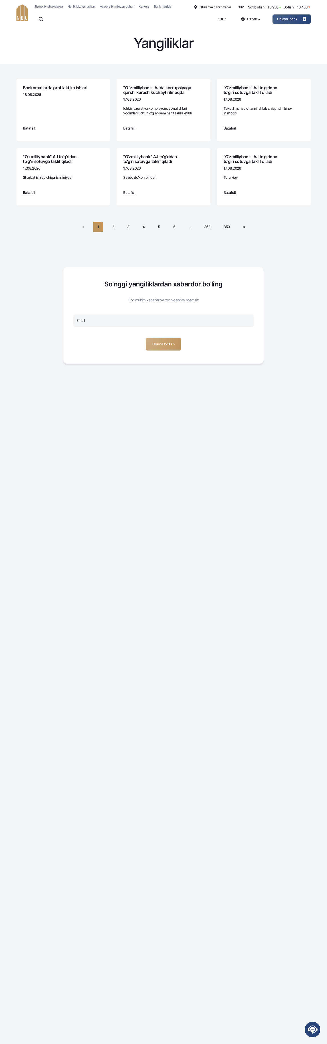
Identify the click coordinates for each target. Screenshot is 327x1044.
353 (227, 227)
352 (207, 227)
